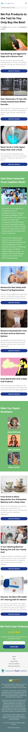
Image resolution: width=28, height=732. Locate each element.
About (14, 656)
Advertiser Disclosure (14, 666)
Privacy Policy (14, 661)
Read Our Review (14, 71)
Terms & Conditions (14, 664)
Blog (14, 659)
